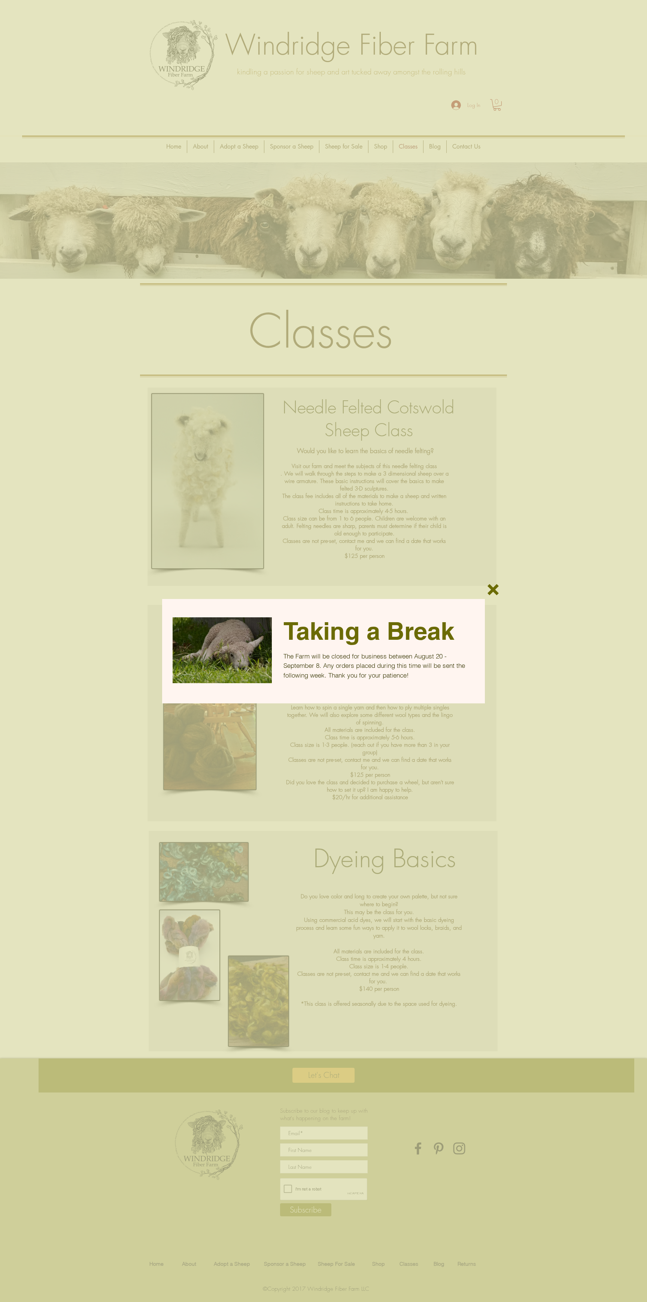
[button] (493, 589)
